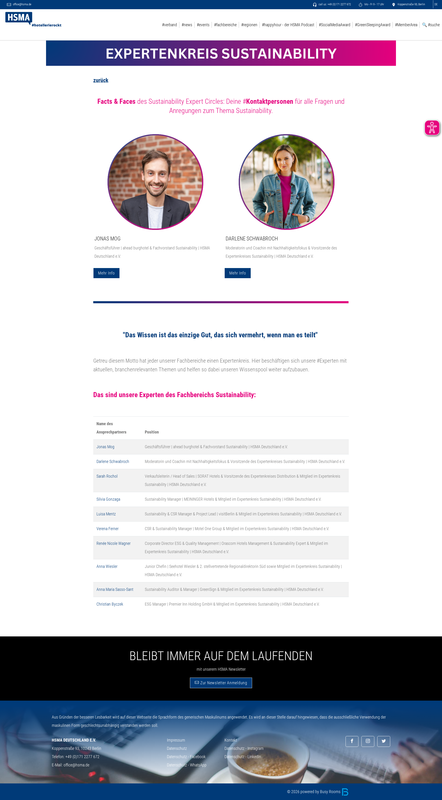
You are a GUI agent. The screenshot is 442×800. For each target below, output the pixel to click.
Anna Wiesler (106, 566)
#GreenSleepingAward (372, 25)
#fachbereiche (225, 25)
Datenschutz (177, 748)
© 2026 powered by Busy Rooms (314, 791)
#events (203, 25)
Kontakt (230, 740)
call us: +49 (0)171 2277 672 (334, 4)
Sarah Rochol (107, 476)
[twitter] (383, 741)
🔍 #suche (431, 25)
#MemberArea (406, 25)
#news (187, 25)
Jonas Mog (107, 239)
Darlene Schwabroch (252, 239)
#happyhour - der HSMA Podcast (288, 25)
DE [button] (435, 4)
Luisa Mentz (106, 513)
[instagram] (367, 741)
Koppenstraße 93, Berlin (411, 4)
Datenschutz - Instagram (244, 748)
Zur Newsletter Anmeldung (223, 682)
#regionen (249, 25)
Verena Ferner (107, 528)
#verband (169, 25)
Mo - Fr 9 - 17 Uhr (374, 4)
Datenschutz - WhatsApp (186, 764)
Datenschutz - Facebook (186, 756)
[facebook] (352, 741)
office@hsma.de (21, 4)
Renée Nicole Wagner (113, 543)
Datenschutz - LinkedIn (242, 756)
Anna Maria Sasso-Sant (114, 589)
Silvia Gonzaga (108, 499)
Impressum (176, 740)
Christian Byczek (109, 604)
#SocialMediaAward (334, 25)
